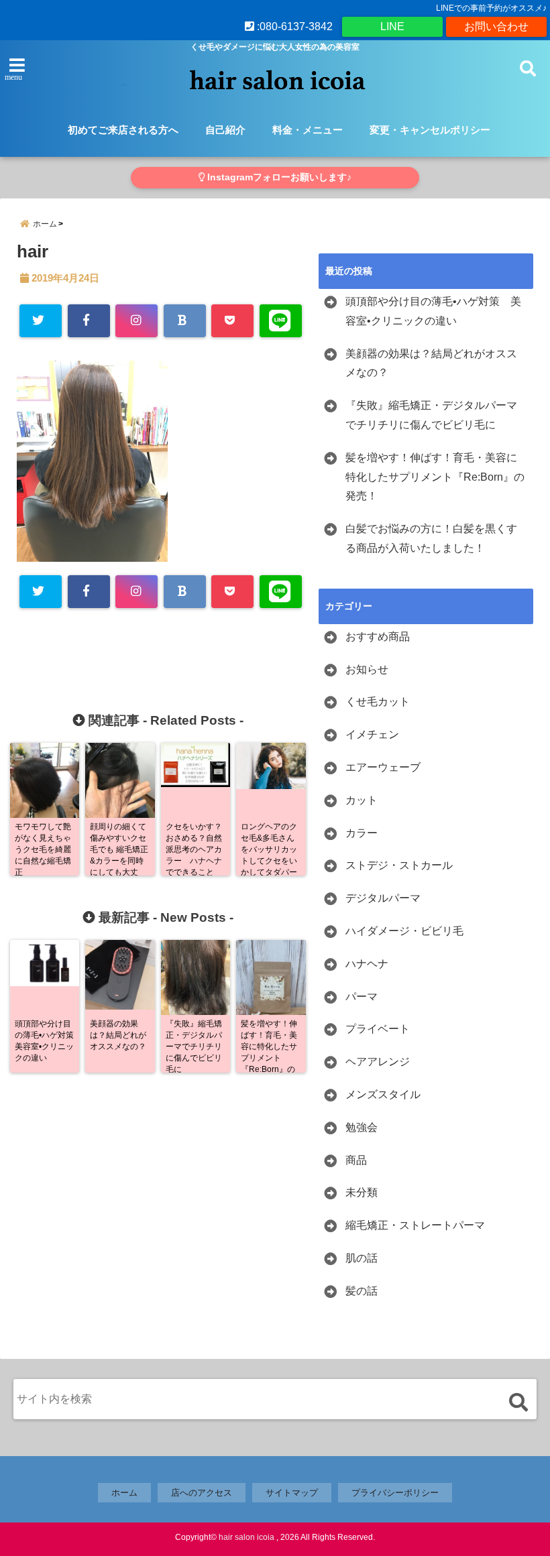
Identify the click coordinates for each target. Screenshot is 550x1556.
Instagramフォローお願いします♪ (278, 177)
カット (361, 800)
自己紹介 (225, 129)
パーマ (361, 996)
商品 (356, 1160)
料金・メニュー (307, 129)
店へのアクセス (201, 1493)
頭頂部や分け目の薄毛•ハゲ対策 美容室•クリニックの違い (433, 311)
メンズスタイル (383, 1094)
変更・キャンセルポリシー (430, 129)
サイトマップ (292, 1493)
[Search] (518, 1402)
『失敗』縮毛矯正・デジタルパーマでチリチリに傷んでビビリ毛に (431, 415)
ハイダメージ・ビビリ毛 (404, 931)
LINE (392, 26)
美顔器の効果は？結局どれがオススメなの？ (431, 363)
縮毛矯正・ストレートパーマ (415, 1225)
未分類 (361, 1192)
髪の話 (361, 1291)
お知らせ (366, 669)
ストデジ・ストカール (399, 865)
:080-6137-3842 (293, 26)
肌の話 (361, 1258)
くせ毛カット (377, 701)
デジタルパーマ (383, 898)
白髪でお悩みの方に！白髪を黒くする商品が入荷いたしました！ (431, 538)
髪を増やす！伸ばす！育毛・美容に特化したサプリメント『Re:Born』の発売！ (435, 477)
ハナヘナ (366, 963)
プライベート (377, 1028)
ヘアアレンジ (377, 1061)
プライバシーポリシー (395, 1493)
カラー (361, 833)
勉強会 (361, 1127)
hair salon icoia (246, 1537)
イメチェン (372, 734)
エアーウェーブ (383, 767)
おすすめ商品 (377, 636)
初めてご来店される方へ (123, 129)
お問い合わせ (496, 26)
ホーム (124, 1493)
